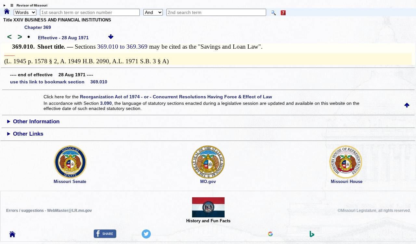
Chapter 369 (37, 27)
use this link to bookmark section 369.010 (58, 81)
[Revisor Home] (12, 235)
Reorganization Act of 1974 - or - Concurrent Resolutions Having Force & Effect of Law (176, 96)
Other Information (36, 121)
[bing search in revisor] (312, 235)
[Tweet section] (146, 236)
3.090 (106, 103)
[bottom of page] (110, 37)
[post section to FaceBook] (105, 236)
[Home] (7, 11)
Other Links (28, 134)
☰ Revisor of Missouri (27, 5)
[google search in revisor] (270, 234)
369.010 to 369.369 (122, 46)
